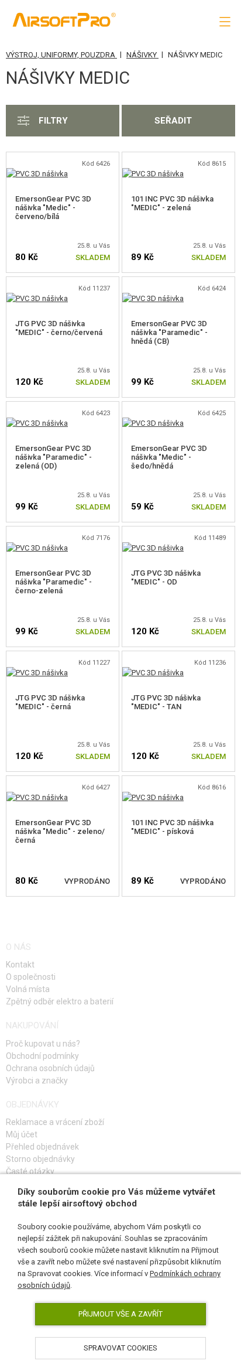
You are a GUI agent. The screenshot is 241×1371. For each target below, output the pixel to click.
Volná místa (28, 989)
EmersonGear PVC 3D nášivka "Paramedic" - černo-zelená (53, 582)
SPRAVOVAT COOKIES (120, 1347)
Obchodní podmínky (42, 1056)
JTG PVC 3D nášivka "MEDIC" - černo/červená (58, 328)
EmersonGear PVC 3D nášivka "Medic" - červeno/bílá (53, 207)
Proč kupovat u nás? (43, 1043)
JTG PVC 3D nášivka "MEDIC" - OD (166, 577)
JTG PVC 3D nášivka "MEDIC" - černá (50, 702)
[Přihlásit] (172, 21)
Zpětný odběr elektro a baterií (59, 1001)
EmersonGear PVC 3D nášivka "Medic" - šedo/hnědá (169, 457)
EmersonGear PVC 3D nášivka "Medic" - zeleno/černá (60, 831)
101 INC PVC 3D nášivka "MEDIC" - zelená (172, 203)
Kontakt (20, 964)
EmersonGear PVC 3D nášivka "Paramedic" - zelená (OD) (53, 457)
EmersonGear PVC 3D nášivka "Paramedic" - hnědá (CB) (169, 332)
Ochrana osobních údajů (50, 1068)
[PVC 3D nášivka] (37, 173)
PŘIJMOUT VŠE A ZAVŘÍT (120, 1314)
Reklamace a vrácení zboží (55, 1122)
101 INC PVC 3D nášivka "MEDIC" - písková (172, 827)
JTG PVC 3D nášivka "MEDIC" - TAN (166, 702)
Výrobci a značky (37, 1080)
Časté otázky (30, 1171)
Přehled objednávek (42, 1146)
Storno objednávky (40, 1159)
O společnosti (31, 977)
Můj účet (21, 1134)
